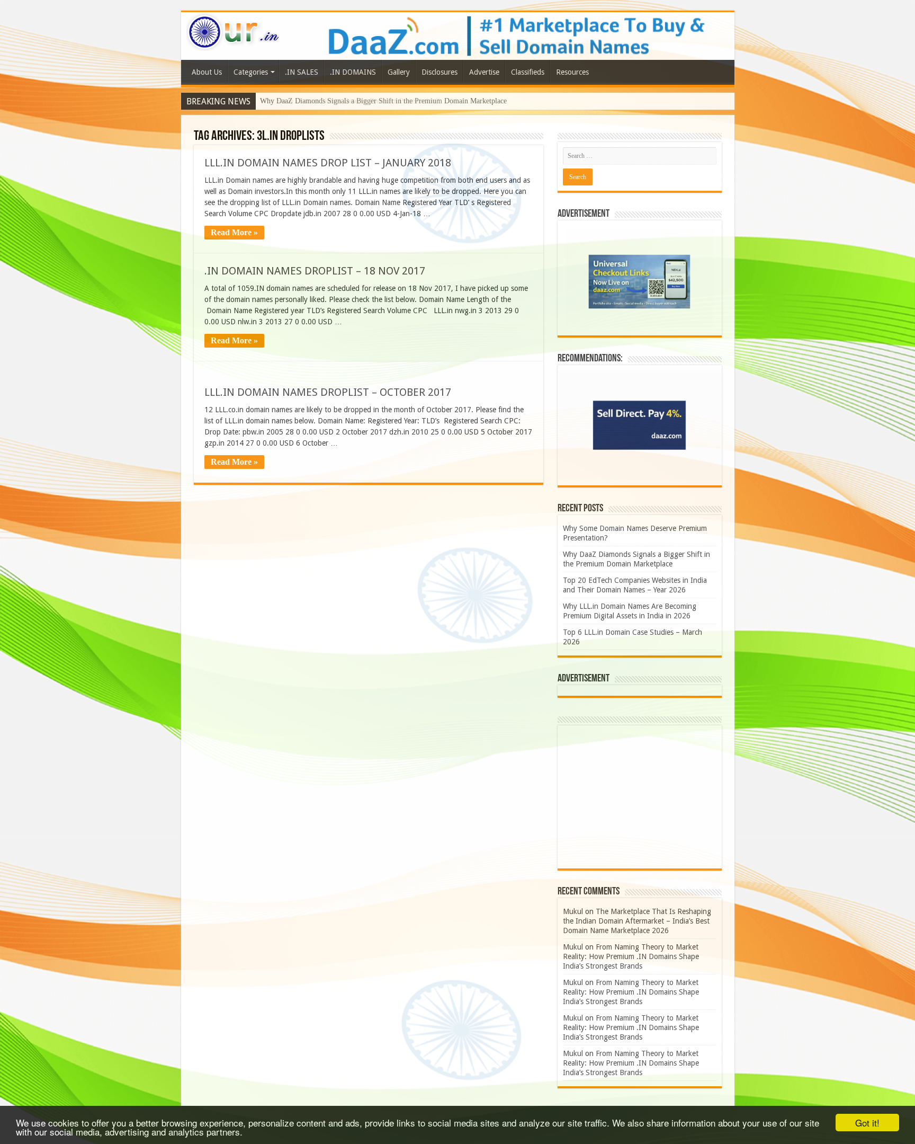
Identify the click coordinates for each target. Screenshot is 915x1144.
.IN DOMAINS (353, 72)
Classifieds (527, 72)
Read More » (234, 232)
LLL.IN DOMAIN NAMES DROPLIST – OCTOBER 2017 (327, 392)
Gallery (399, 72)
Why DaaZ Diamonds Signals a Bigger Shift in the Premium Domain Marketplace (383, 101)
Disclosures (439, 72)
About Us (207, 72)
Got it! (867, 1122)
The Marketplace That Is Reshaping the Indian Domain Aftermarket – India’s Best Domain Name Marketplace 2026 (637, 921)
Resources (572, 72)
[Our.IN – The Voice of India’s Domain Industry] (233, 30)
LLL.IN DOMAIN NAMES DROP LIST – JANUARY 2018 (327, 162)
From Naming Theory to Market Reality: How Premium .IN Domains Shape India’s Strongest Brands (631, 956)
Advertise (484, 72)
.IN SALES (301, 72)
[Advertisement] (640, 797)
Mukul (573, 911)
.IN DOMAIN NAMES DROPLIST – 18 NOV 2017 (314, 270)
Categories (251, 72)
